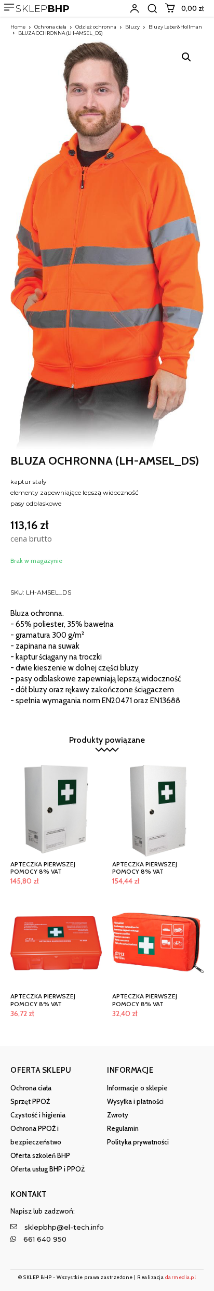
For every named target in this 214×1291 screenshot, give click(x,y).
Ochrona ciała (50, 27)
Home (17, 27)
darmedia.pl (180, 1277)
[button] (152, 8)
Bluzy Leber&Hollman (175, 27)
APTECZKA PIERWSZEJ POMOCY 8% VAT (42, 867)
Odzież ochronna (95, 27)
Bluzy (132, 27)
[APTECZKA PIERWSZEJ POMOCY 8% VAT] (56, 811)
